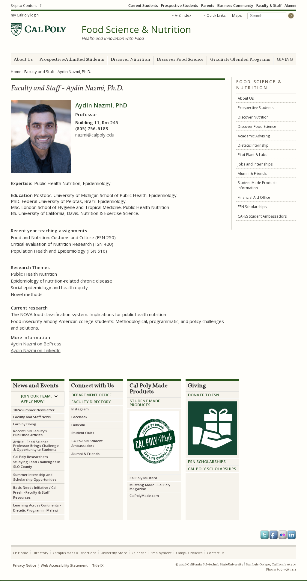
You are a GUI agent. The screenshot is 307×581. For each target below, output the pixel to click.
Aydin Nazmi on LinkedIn (36, 350)
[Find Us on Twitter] (264, 534)
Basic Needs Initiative (30, 487)
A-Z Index (183, 15)
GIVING (285, 60)
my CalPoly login (25, 15)
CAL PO (194, 468)
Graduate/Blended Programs (240, 60)
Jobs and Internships (255, 164)
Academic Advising (254, 136)
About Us (23, 60)
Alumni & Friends (252, 173)
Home (16, 71)
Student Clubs (82, 432)
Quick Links (216, 15)
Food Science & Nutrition (136, 29)
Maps (237, 15)
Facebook (79, 417)
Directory (40, 552)
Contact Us (215, 552)
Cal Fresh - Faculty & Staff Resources (34, 492)
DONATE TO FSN (203, 395)
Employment (161, 552)
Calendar (139, 552)
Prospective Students (179, 5)
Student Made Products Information (257, 185)
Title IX (97, 565)
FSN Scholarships (252, 206)
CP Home (20, 552)
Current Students (143, 5)
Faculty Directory (91, 401)
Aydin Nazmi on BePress (36, 344)
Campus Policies (189, 552)
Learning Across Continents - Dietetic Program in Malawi (37, 507)
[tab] (38, 398)
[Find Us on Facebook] (273, 534)
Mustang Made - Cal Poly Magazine (150, 487)
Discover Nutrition (130, 60)
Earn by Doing (24, 424)
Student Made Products (145, 402)
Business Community (235, 5)
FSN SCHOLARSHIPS (207, 461)
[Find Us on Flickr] (282, 534)
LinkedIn (78, 425)
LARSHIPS (227, 468)
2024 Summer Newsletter (34, 410)
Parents (207, 5)
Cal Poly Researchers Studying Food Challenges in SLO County (36, 461)
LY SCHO (209, 468)
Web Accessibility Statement (64, 565)
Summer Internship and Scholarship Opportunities (34, 477)
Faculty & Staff (269, 5)
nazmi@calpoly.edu (94, 135)
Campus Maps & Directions (74, 552)
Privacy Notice (24, 565)
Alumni (290, 5)
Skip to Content (24, 5)
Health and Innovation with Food (113, 38)
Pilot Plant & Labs (252, 154)
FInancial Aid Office (254, 197)
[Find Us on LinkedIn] (291, 534)
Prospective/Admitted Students (71, 60)
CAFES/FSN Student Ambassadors (87, 443)
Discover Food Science (180, 60)
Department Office (91, 395)
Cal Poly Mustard (143, 478)
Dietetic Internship (253, 145)
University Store (114, 552)
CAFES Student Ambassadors (262, 216)
